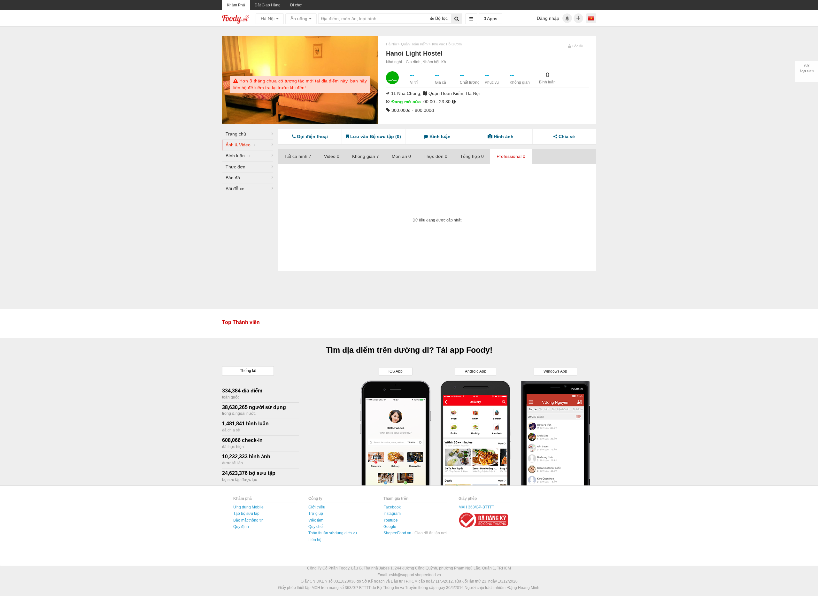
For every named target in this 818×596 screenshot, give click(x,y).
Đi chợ (296, 5)
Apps (491, 18)
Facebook (392, 507)
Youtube (390, 520)
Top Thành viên (241, 322)
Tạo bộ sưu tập (246, 513)
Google (389, 526)
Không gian (365, 156)
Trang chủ (236, 133)
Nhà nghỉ (394, 62)
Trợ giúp (315, 513)
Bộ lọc (441, 18)
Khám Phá (236, 5)
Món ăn (401, 156)
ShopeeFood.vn (397, 533)
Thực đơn (235, 166)
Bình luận (238, 155)
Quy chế (315, 526)
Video (331, 156)
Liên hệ (314, 540)
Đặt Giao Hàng (268, 5)
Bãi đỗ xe (235, 188)
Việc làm (315, 520)
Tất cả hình (297, 156)
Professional (511, 156)
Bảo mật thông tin (248, 520)
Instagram (392, 513)
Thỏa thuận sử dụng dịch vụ (332, 533)
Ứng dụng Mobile (248, 507)
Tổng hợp (472, 156)
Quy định (241, 526)
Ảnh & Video (240, 144)
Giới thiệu (316, 507)
